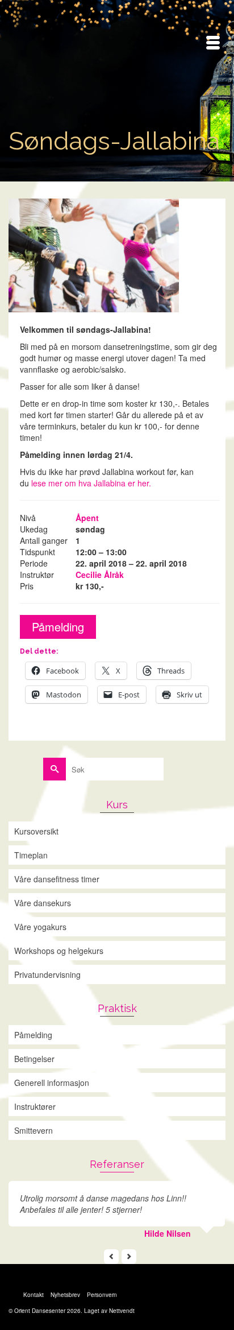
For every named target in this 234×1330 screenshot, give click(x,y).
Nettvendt (122, 1311)
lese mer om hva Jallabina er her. (91, 483)
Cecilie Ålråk (100, 574)
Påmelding (58, 626)
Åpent (87, 517)
